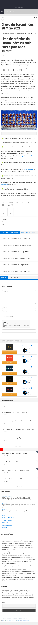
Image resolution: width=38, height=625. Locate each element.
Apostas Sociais (5, 221)
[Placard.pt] (9, 389)
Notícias (4, 509)
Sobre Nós (5, 523)
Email (4, 602)
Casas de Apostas (7, 496)
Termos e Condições (7, 520)
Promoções (5, 503)
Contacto (4, 527)
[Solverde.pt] (9, 368)
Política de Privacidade (8, 518)
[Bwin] (9, 379)
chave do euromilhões (7, 226)
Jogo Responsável (7, 525)
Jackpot (22, 226)
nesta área (4, 185)
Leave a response (14, 278)
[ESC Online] (9, 347)
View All (18, 446)
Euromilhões (16, 226)
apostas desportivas (28, 156)
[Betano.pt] (9, 358)
